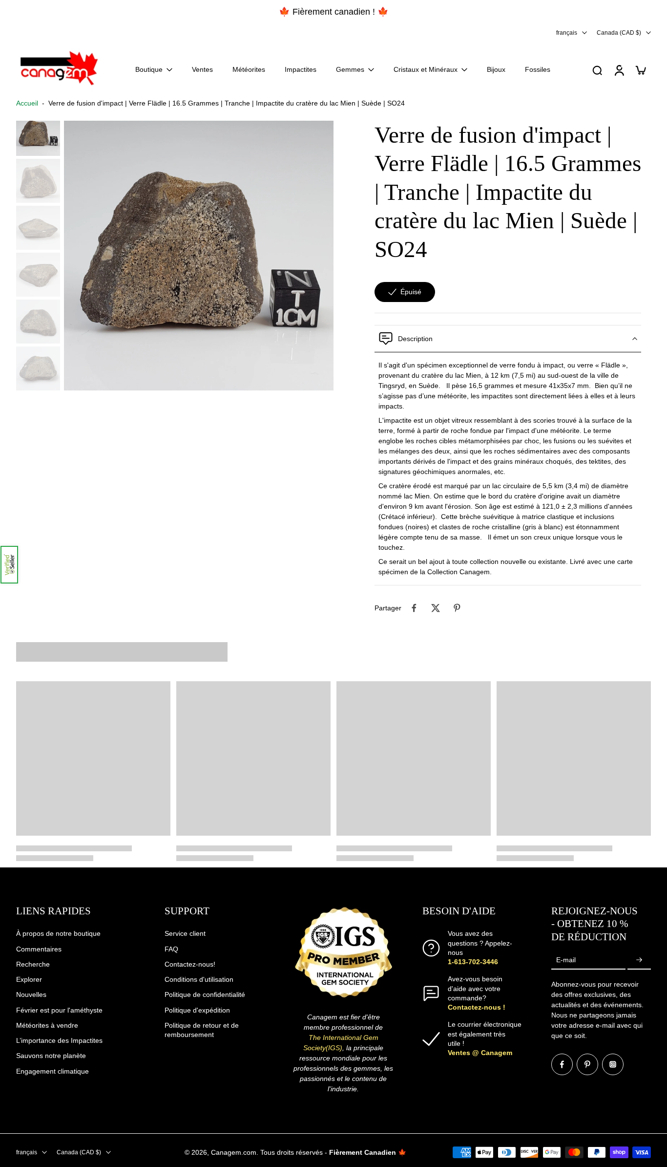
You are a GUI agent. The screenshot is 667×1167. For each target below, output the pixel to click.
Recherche (33, 964)
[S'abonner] (639, 960)
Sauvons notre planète (51, 1055)
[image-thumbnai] (38, 134)
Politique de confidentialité (205, 994)
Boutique (149, 69)
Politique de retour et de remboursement (202, 1029)
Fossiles (537, 69)
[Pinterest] (587, 1064)
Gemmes (350, 69)
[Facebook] (562, 1064)
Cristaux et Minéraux (426, 69)
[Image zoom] (199, 255)
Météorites (248, 69)
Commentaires (39, 948)
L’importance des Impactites (59, 1040)
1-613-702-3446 (473, 962)
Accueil (27, 103)
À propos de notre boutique (58, 933)
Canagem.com (233, 1152)
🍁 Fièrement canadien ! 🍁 (69, 12)
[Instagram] (613, 1064)
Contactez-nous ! (476, 1007)
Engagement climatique (52, 1071)
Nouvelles (31, 994)
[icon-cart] (640, 70)
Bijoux (496, 69)
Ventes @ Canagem (480, 1053)
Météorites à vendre (47, 1025)
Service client (185, 933)
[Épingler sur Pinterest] (457, 608)
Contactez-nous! (190, 964)
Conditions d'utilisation (199, 979)
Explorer (29, 979)
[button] (9, 565)
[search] (597, 70)
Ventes (202, 69)
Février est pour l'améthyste (59, 1010)
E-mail (566, 960)
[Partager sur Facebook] (414, 608)
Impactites (300, 69)
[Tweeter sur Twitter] (435, 608)
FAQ (171, 948)
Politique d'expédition (197, 1010)
